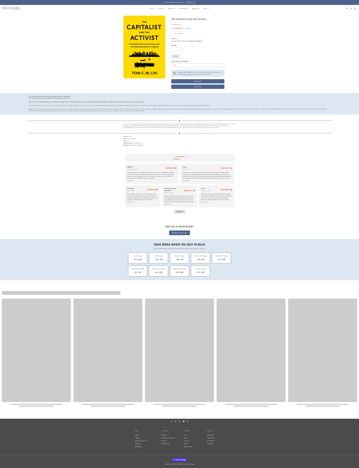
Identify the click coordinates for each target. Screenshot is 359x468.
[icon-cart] (355, 8)
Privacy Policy (210, 441)
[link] (178, 33)
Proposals (163, 441)
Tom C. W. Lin (177, 24)
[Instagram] (175, 421)
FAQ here (208, 74)
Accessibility (210, 444)
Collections (138, 438)
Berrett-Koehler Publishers (176, 464)
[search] (347, 8)
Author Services (165, 444)
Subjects (137, 435)
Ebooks (186, 438)
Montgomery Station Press (168, 438)
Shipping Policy (211, 438)
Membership (138, 447)
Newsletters (138, 444)
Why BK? (163, 435)
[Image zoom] (144, 47)
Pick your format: (180, 61)
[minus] (173, 49)
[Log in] (351, 8)
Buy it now (197, 86)
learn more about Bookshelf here (187, 74)
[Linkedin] (188, 421)
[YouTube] (184, 421)
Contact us (187, 441)
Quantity (174, 45)
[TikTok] (179, 421)
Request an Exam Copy (179, 233)
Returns (186, 444)
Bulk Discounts (188, 447)
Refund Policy (210, 435)
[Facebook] (171, 421)
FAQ (185, 435)
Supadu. (192, 464)
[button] (197, 81)
